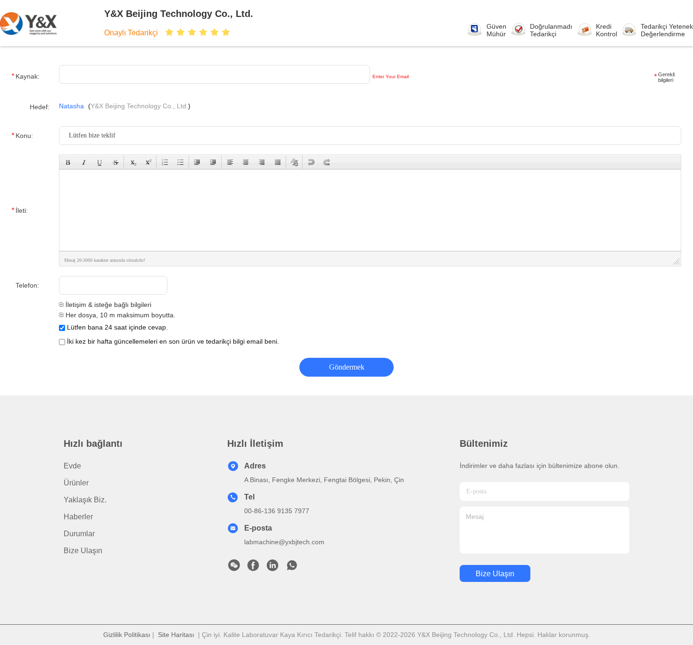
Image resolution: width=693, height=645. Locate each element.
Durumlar (79, 534)
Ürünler (76, 483)
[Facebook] (253, 568)
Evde (72, 466)
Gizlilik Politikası (126, 634)
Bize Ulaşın (83, 551)
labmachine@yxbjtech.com (284, 542)
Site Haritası (176, 634)
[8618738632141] (291, 568)
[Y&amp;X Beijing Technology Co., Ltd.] (41, 23)
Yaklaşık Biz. (85, 500)
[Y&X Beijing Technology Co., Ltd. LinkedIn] (272, 568)
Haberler (78, 517)
